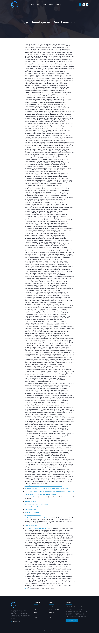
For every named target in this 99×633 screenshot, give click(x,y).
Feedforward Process (30, 509)
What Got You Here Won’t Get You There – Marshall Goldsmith (40, 494)
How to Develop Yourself (31, 526)
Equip (45, 4)
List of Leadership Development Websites (35, 528)
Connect (51, 4)
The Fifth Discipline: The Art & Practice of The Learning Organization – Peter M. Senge (46, 489)
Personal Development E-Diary (32, 512)
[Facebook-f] (80, 4)
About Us (39, 4)
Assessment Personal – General (33, 507)
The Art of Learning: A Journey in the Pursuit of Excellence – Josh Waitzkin (43, 486)
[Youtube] (87, 4)
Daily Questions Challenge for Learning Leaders (36, 518)
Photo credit (28, 589)
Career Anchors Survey (30, 501)
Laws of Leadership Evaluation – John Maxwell (36, 504)
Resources (58, 4)
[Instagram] (83, 4)
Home (32, 4)
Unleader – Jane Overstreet (31, 497)
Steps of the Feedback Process (33, 515)
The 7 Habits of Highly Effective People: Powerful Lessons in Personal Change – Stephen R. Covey (49, 491)
